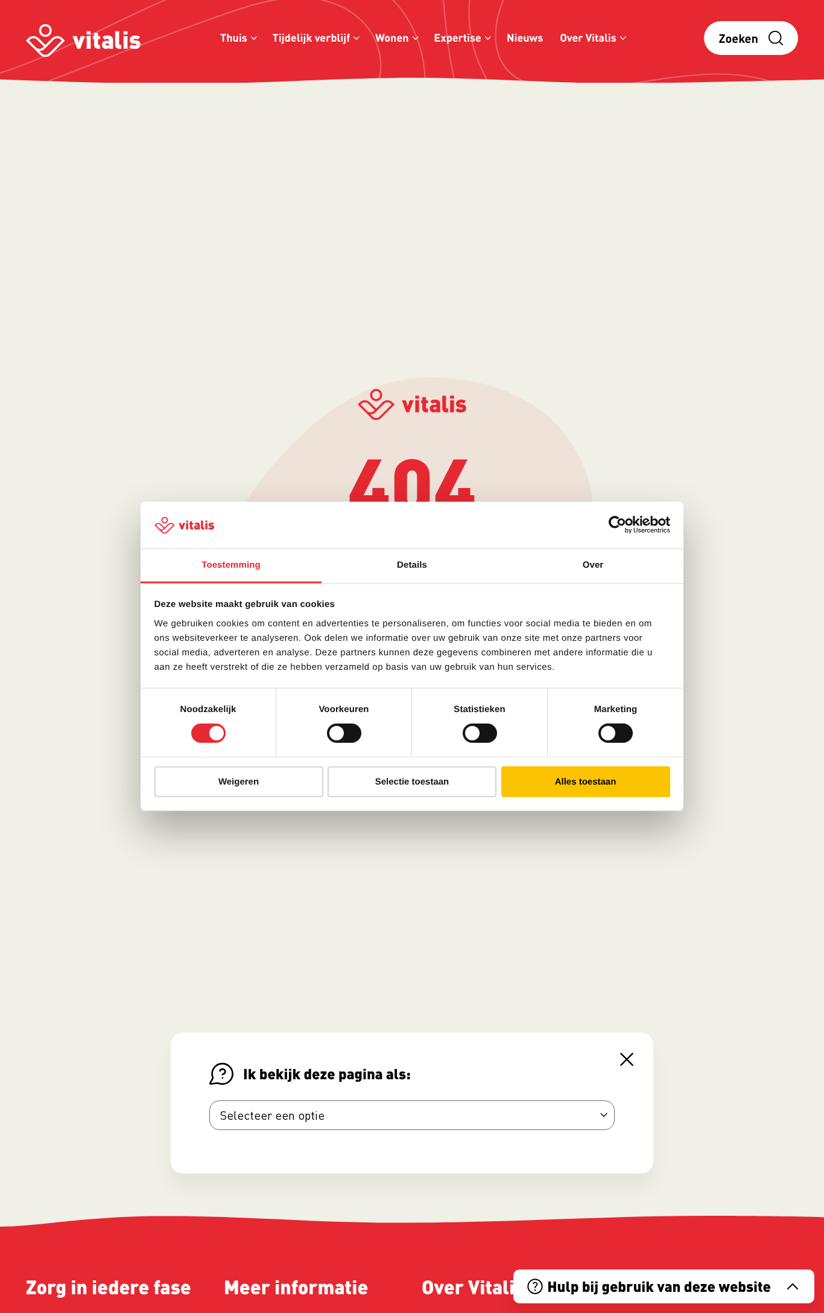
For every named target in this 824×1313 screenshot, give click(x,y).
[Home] (83, 38)
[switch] (344, 733)
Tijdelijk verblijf (311, 38)
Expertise (457, 38)
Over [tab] (593, 565)
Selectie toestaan (412, 781)
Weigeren (238, 781)
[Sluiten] (627, 1059)
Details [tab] (412, 565)
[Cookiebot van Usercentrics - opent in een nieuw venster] (617, 525)
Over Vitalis (588, 38)
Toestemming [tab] (231, 565)
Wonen (392, 38)
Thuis (233, 38)
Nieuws (525, 38)
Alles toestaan (585, 781)
